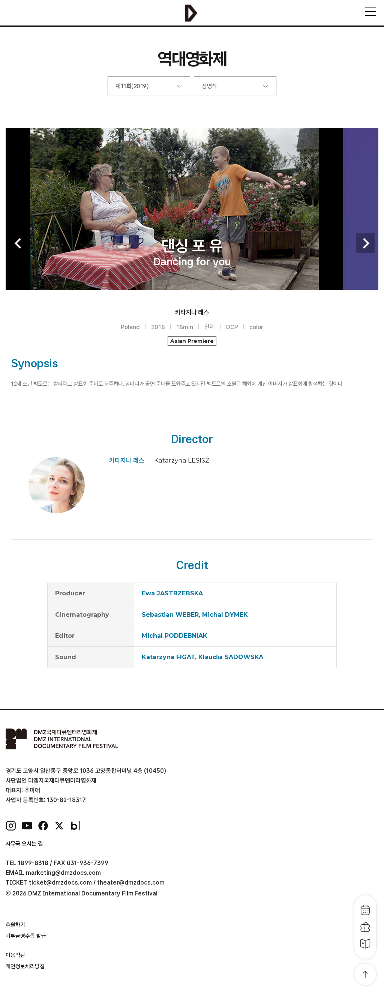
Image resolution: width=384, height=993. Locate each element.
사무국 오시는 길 (24, 843)
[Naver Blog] (75, 825)
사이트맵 (370, 12)
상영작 (209, 86)
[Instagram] (11, 825)
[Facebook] (43, 825)
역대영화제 (192, 58)
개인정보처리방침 (25, 966)
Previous (18, 243)
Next (365, 243)
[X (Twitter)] (59, 825)
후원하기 (15, 924)
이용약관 (15, 955)
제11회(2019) (132, 86)
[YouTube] (27, 825)
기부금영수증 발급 (26, 936)
